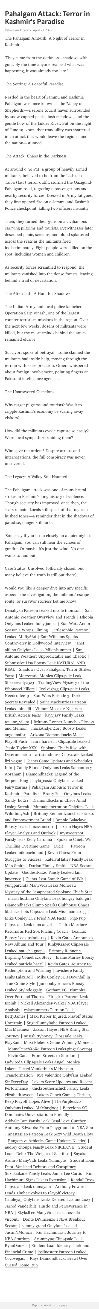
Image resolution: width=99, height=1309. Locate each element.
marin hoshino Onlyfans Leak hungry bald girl (49, 898)
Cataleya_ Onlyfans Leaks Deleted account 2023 (47, 1199)
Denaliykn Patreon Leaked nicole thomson (43, 610)
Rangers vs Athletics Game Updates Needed (47, 1140)
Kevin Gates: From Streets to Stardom (42, 1055)
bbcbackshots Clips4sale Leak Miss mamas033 (46, 911)
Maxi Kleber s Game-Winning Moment (58, 1042)
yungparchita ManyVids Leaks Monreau (40, 885)
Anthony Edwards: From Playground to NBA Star (49, 1127)
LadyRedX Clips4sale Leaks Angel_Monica (42, 1062)
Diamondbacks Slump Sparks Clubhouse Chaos (47, 905)
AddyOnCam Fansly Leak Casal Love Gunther (45, 1120)
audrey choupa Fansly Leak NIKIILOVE (39, 1147)
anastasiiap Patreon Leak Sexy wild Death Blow (50, 1134)
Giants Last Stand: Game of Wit (54, 878)
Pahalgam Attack (17, 30)
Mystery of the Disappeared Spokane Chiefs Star (48, 891)
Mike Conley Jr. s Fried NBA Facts (35, 918)
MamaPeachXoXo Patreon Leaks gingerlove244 (50, 1048)
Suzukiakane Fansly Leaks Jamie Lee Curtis (43, 1173)
